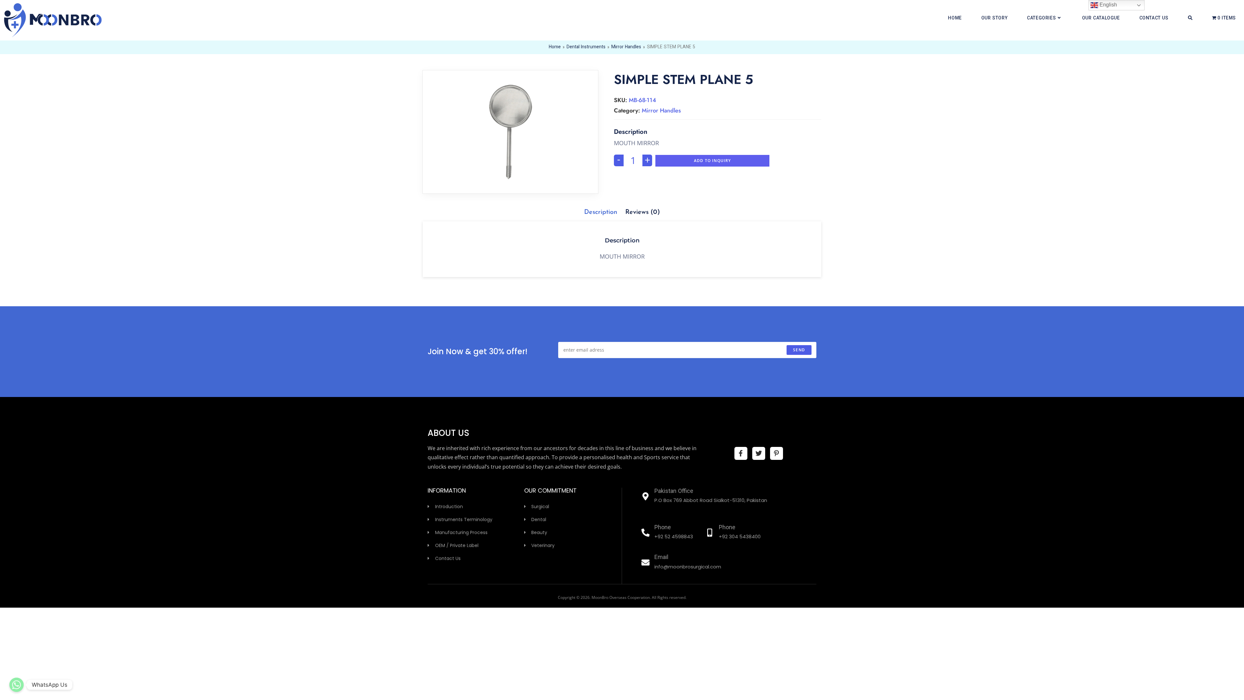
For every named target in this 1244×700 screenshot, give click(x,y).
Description (600, 212)
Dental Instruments (586, 47)
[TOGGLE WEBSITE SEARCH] (1190, 18)
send (799, 350)
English (1107, 4)
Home (555, 47)
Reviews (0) (642, 212)
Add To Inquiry (712, 160)
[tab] (600, 212)
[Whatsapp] (16, 685)
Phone (662, 527)
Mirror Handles (626, 47)
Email (661, 557)
